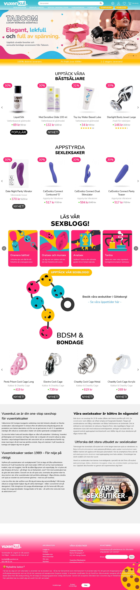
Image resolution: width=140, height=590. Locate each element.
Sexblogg (121, 7)
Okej (85, 585)
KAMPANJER (106, 7)
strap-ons (111, 463)
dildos (88, 463)
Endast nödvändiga (73, 585)
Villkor (45, 552)
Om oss (46, 559)
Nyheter (46, 561)
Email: (102, 557)
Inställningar (57, 585)
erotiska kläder (121, 463)
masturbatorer (127, 449)
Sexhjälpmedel (36, 7)
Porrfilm (92, 7)
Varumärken (78, 7)
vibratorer (95, 463)
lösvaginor (103, 463)
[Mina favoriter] (125, 3)
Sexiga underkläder (58, 7)
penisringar (81, 463)
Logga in (46, 549)
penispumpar (133, 463)
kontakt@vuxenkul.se (10, 559)
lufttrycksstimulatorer (85, 449)
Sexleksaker (19, 7)
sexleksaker (77, 421)
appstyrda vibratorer (88, 454)
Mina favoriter (48, 557)
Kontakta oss (48, 554)
